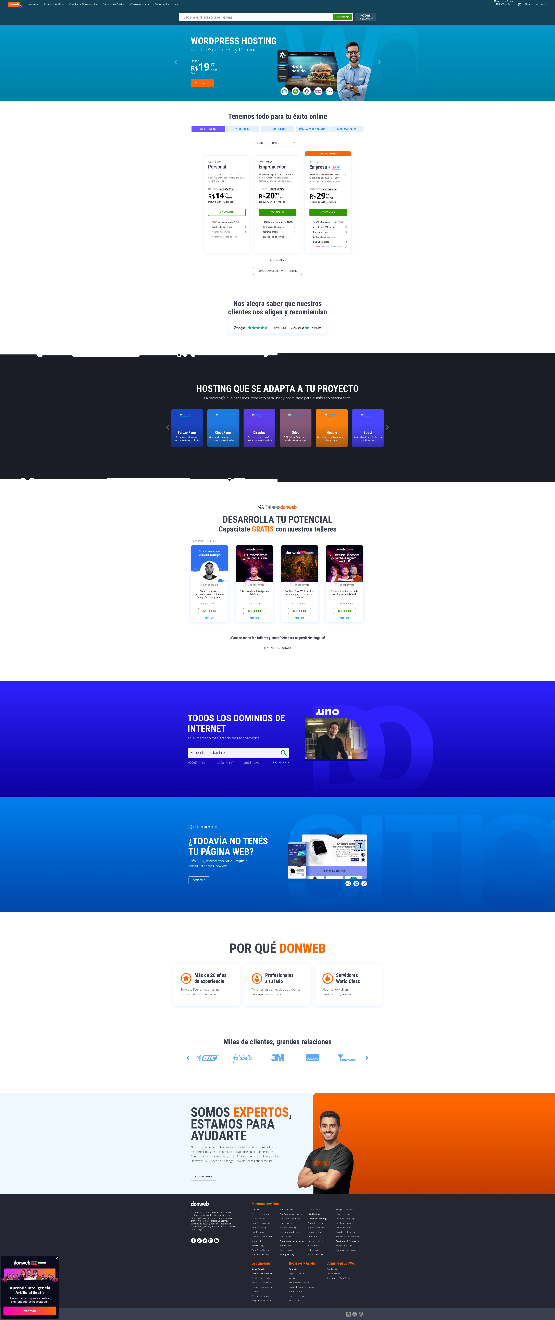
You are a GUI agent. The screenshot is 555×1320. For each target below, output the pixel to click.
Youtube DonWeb (205, 1240)
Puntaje (280, 327)
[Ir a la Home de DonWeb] (14, 4)
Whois (292, 1278)
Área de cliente (296, 1300)
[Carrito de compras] (519, 4)
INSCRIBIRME (210, 611)
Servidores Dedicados (346, 1232)
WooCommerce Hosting (291, 1214)
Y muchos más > (280, 762)
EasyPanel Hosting (344, 1223)
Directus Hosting (315, 1241)
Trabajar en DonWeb (261, 1273)
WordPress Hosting (260, 1250)
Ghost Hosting (314, 1236)
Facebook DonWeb (193, 1240)
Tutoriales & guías (297, 1291)
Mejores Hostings (344, 1245)
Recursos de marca (260, 1296)
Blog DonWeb (333, 1269)
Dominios (255, 1209)
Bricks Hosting (286, 1209)
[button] (379, 62)
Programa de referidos (262, 1300)
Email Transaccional (260, 1223)
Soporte (293, 1269)
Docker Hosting (287, 1250)
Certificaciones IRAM (260, 1278)
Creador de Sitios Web (262, 1236)
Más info (209, 618)
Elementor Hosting (260, 1254)
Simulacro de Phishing (346, 1250)
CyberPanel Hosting (345, 1227)
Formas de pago (297, 1296)
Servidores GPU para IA (347, 1241)
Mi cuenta (541, 4)
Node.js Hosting (287, 1254)
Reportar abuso (296, 1273)
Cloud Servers (286, 1236)
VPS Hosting (285, 1245)
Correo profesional (260, 1214)
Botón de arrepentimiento (301, 1287)
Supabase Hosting (316, 1227)
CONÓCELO (199, 880)
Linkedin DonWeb (216, 1240)
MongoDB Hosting (344, 1209)
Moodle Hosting (315, 1254)
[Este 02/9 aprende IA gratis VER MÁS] (504, 3)
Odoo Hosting (314, 1250)
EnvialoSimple (257, 1232)
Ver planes (202, 83)
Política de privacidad (261, 1282)
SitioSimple (256, 1241)
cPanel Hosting (343, 1214)
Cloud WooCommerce (290, 1218)
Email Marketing (258, 1227)
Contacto (255, 1291)
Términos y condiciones (262, 1287)
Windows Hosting (288, 1227)
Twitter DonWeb (199, 1240)
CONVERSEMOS (203, 1176)
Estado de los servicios (300, 1282)
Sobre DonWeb (258, 1269)
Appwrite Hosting (316, 1223)
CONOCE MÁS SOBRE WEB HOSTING (277, 270)
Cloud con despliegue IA (292, 1241)
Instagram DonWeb (210, 1240)
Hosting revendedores (290, 1232)
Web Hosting (257, 1245)
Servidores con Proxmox (347, 1236)
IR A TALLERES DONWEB (277, 648)
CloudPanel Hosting (345, 1218)
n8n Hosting (314, 1214)
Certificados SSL (259, 1218)
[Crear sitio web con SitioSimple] (202, 827)
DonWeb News (333, 1273)
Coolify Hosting (315, 1232)
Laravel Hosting (315, 1209)
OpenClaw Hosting (317, 1218)
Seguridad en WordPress (338, 1278)
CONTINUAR (227, 212)
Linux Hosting (286, 1223)
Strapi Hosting (314, 1245)
